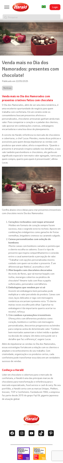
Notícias (7, 88)
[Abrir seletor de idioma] (44, 6)
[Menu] (6, 7)
